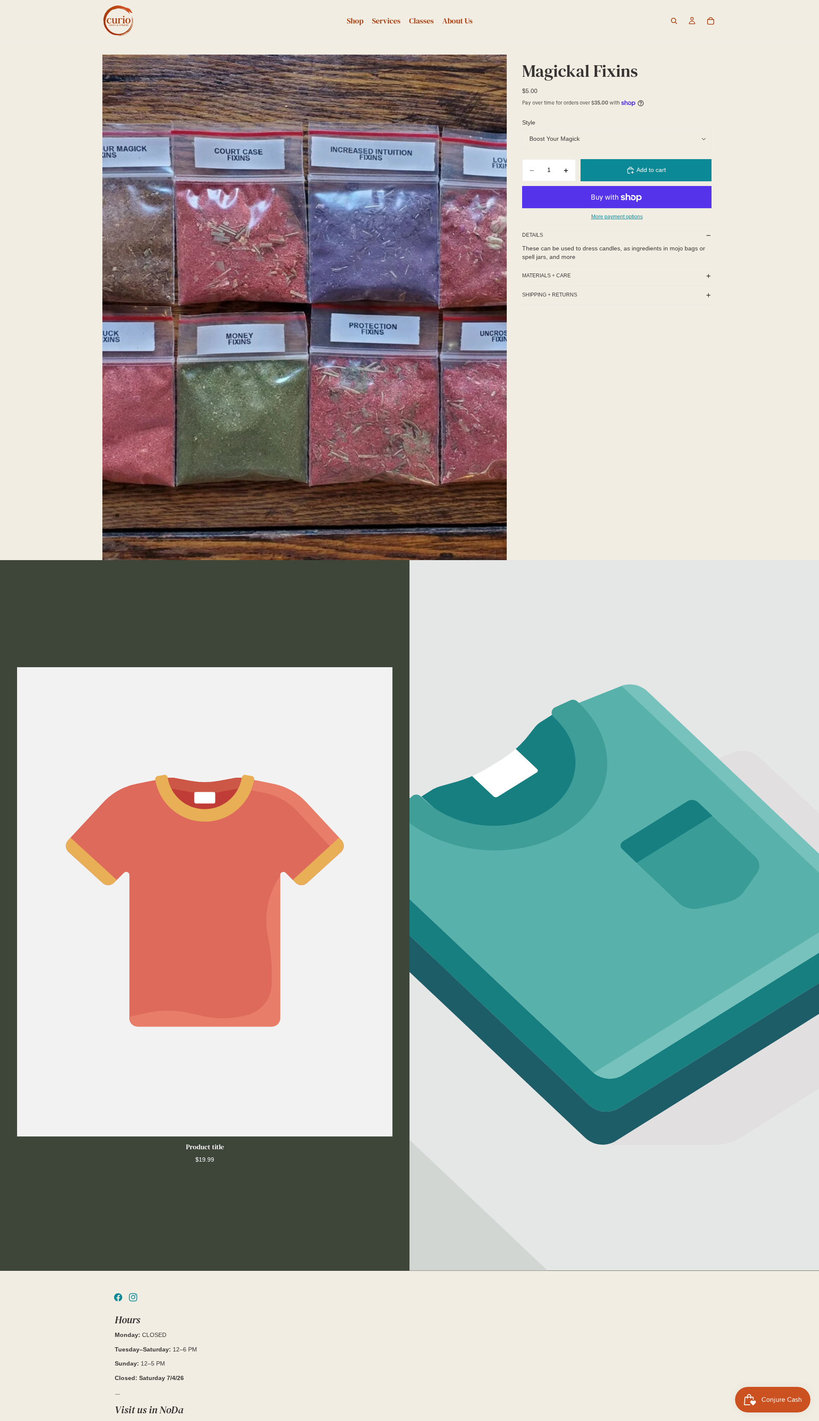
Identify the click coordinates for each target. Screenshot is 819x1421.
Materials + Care (546, 276)
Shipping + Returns (549, 295)
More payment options (617, 216)
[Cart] (710, 21)
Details (532, 235)
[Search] (674, 21)
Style (528, 122)
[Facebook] (118, 1297)
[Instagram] (133, 1297)
